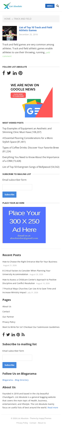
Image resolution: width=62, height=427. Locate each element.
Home (7, 18)
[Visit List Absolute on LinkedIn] (15, 73)
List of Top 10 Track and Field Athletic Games (35, 29)
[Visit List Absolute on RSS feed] (23, 335)
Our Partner (8, 316)
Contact (6, 311)
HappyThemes (45, 418)
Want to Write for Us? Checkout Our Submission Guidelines (31, 327)
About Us (6, 306)
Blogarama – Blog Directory (15, 380)
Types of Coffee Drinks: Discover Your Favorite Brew (30, 147)
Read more (53, 407)
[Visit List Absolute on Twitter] (9, 73)
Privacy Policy (8, 322)
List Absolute (22, 418)
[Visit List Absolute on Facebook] (3, 73)
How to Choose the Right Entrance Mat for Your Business (29, 261)
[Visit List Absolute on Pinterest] (20, 73)
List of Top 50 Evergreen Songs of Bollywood (26, 166)
